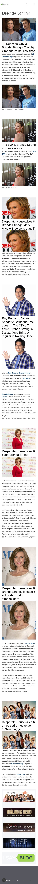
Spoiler (32, 537)
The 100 (14, 187)
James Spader (24, 373)
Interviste (25, 275)
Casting (20, 109)
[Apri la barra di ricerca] (26, 4)
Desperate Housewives (13, 275)
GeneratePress (29, 881)
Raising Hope (21, 418)
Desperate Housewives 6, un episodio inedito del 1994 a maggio (19, 725)
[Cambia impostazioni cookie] (4, 880)
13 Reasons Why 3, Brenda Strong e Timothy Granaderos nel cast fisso (18, 47)
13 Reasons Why (11, 109)
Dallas (13, 418)
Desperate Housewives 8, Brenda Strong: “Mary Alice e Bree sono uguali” (19, 225)
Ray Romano (13, 373)
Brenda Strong (7, 394)
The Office (26, 378)
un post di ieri (30, 643)
